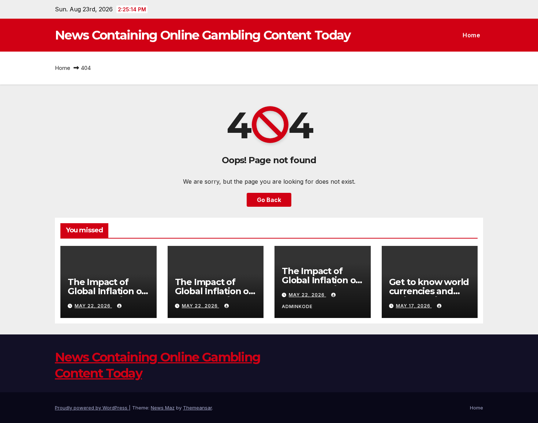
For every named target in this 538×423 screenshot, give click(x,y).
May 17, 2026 (414, 305)
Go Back (269, 199)
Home (471, 35)
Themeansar (197, 408)
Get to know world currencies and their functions (429, 291)
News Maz (163, 408)
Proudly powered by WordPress (92, 408)
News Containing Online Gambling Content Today (203, 35)
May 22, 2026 (93, 305)
